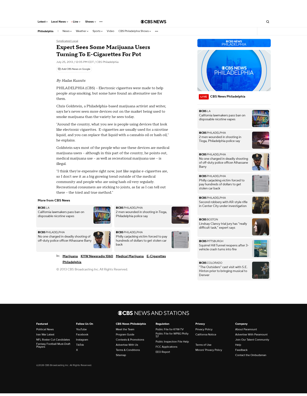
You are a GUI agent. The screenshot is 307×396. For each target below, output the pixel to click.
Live (76, 21)
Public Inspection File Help (172, 341)
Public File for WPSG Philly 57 (172, 335)
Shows (90, 21)
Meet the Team (125, 329)
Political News (45, 329)
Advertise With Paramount (251, 334)
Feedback (241, 350)
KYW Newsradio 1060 (97, 256)
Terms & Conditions (128, 350)
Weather (81, 31)
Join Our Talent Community (252, 339)
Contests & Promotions (130, 339)
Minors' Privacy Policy (208, 350)
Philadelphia (45, 31)
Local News (59, 21)
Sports (97, 31)
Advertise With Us (127, 344)
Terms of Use (203, 344)
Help (238, 344)
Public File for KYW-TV (170, 329)
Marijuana (70, 256)
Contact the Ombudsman (250, 355)
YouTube (81, 329)
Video (110, 31)
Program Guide (125, 334)
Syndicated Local (67, 41)
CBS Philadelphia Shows (134, 31)
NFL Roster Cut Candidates (53, 339)
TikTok (80, 344)
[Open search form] (267, 21)
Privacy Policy (203, 329)
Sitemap (121, 355)
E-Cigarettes (156, 256)
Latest (42, 21)
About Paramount (246, 329)
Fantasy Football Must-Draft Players (53, 345)
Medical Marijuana (130, 256)
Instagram (82, 339)
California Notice (205, 334)
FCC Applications (166, 346)
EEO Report (163, 352)
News (66, 31)
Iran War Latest (45, 334)
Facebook (82, 334)
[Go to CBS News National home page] (153, 21)
